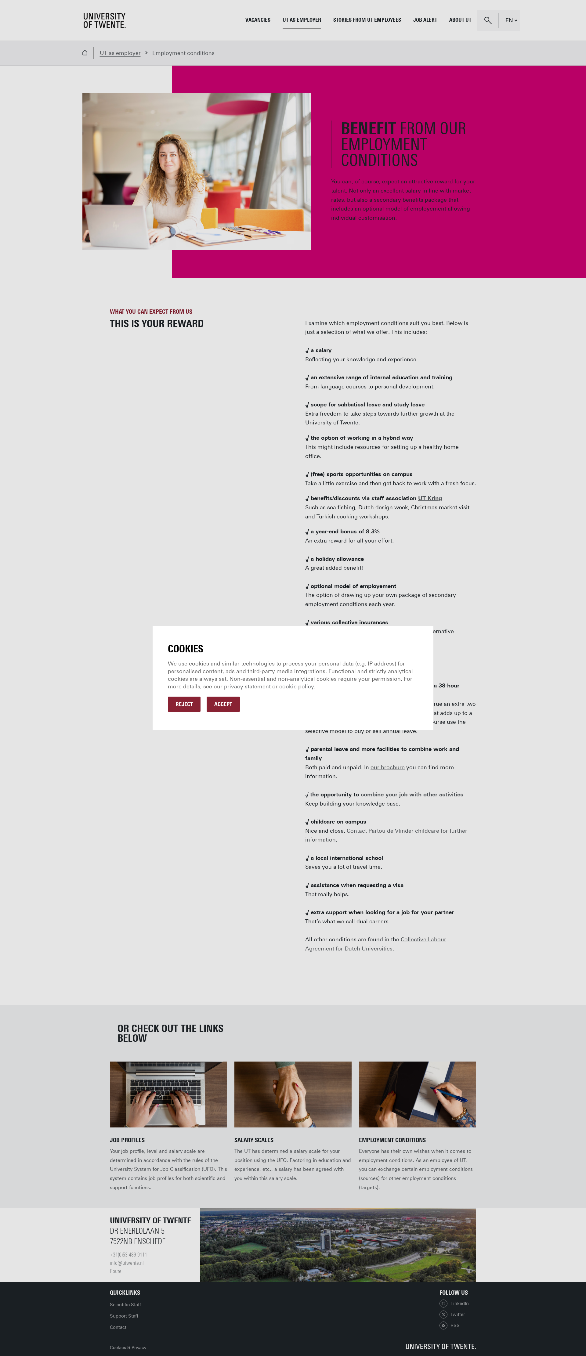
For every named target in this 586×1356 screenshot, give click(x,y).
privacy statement (247, 686)
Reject (184, 704)
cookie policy (296, 686)
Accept (223, 704)
